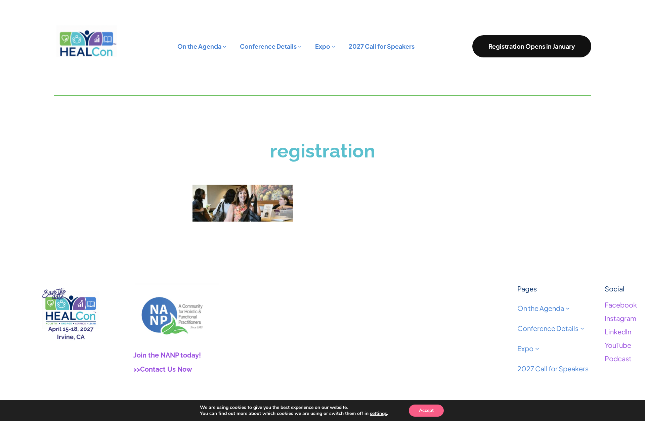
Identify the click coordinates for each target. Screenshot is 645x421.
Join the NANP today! (167, 355)
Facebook (621, 304)
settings (378, 414)
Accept (426, 410)
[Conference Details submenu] (582, 328)
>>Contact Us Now (162, 369)
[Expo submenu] (537, 348)
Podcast (618, 358)
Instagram (620, 318)
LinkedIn (618, 331)
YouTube (618, 345)
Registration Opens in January (531, 46)
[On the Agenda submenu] (568, 308)
